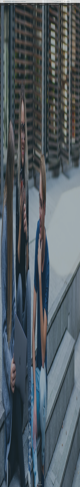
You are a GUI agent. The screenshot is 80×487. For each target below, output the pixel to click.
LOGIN (73, 4)
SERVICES (32, 4)
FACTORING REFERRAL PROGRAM (54, 4)
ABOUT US (15, 4)
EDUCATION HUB (42, 4)
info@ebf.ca (68, 1)
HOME (9, 4)
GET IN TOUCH (65, 4)
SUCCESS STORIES (24, 4)
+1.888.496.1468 (58, 1)
